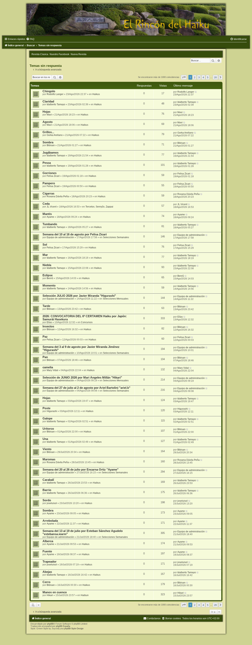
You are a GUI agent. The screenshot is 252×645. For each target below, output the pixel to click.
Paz (45, 336)
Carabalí (48, 479)
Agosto (48, 121)
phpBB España (63, 626)
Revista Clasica (40, 54)
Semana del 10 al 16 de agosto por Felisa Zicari (75, 234)
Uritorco (48, 428)
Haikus (96, 94)
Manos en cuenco (55, 592)
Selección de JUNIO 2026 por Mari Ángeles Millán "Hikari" (82, 377)
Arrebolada (50, 520)
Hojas (46, 111)
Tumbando (50, 224)
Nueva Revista (78, 54)
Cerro (46, 582)
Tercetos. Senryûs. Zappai (99, 206)
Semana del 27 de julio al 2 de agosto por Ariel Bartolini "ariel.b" (86, 387)
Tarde (46, 306)
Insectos (48, 326)
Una (45, 438)
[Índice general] (126, 19)
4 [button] (203, 77)
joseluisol (52, 503)
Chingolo (49, 91)
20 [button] (215, 77)
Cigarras (48, 193)
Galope (47, 418)
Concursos (87, 322)
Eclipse (48, 275)
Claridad (48, 101)
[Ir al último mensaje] (196, 91)
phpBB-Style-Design (73, 628)
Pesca (47, 162)
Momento (49, 285)
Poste (46, 408)
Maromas (49, 459)
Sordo (47, 500)
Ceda (46, 203)
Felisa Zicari (53, 176)
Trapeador (50, 561)
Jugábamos (50, 152)
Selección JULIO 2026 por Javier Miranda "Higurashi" (79, 295)
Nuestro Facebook (59, 54)
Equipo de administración (60, 237)
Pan (45, 357)
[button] (184, 77)
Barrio (47, 490)
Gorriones (50, 173)
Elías (49, 322)
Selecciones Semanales (116, 237)
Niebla (47, 265)
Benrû (50, 278)
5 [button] (207, 77)
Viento (47, 449)
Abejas (47, 571)
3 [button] (199, 77)
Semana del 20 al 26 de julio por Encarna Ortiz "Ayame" (81, 469)
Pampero (49, 183)
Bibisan (51, 145)
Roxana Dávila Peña (58, 196)
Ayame (50, 217)
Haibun (85, 595)
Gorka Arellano (55, 135)
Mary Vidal (52, 370)
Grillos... (48, 132)
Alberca (48, 541)
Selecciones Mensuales (115, 298)
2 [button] (194, 77)
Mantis (47, 214)
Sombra (48, 142)
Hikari (50, 595)
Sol (45, 244)
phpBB (50, 624)
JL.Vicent (52, 206)
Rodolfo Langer (55, 94)
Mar (45, 254)
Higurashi (52, 411)
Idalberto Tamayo (56, 104)
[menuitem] (30, 39)
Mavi (49, 114)
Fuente (47, 551)
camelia (48, 367)
